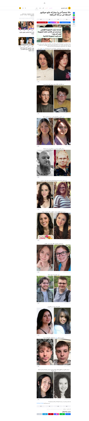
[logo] (66, 8)
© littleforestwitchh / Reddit (67, 399)
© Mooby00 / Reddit (68, 177)
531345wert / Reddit (40, 403)
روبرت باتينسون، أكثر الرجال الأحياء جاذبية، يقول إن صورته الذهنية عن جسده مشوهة (27, 49)
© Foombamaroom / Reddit (67, 303)
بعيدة (56, 337)
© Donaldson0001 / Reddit (67, 366)
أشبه (43, 48)
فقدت (62, 116)
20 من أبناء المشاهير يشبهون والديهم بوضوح (26, 33)
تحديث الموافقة (32, 15)
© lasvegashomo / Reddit (67, 81)
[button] (32, 30)
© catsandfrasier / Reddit (67, 240)
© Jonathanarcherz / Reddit (67, 113)
